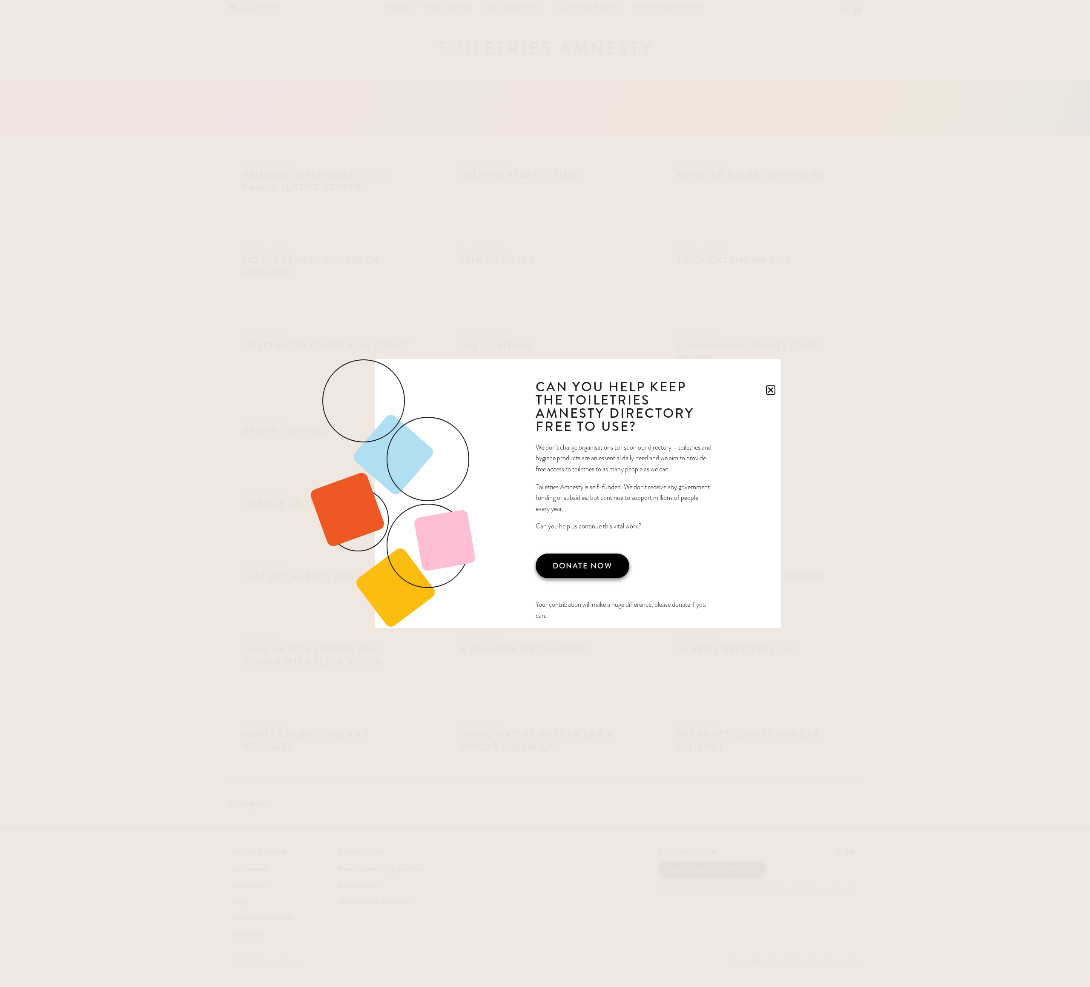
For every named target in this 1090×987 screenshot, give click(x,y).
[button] (770, 390)
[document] (545, 493)
